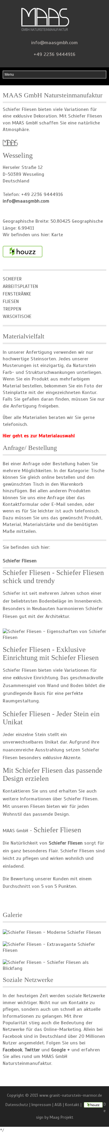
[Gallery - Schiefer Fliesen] (52, 932)
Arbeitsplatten (20, 286)
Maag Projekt (61, 1117)
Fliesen (11, 301)
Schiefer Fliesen (80, 799)
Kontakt (72, 1104)
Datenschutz (16, 1104)
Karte (57, 235)
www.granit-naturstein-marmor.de (70, 1095)
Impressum (41, 1104)
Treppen (12, 309)
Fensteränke (17, 294)
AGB (58, 1104)
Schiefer (12, 279)
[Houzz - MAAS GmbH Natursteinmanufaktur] (22, 251)
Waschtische (17, 316)
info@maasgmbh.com (54, 43)
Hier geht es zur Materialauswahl (39, 436)
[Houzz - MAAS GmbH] (93, 1104)
